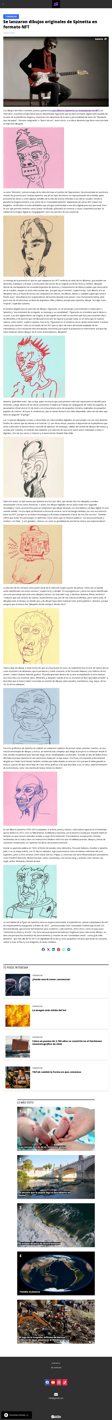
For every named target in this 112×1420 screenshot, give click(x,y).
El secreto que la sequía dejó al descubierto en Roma (44, 1194)
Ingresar (57, 1368)
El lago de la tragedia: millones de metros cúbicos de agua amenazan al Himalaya (42, 1338)
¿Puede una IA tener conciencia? (51, 979)
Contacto (56, 1363)
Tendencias (11, 16)
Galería (99, 39)
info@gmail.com (56, 1398)
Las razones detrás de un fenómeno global (42, 1147)
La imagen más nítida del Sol (49, 1010)
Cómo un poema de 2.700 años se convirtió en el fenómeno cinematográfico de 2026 (67, 1042)
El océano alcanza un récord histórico (39, 1243)
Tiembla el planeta (29, 1291)
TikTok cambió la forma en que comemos (56, 1071)
